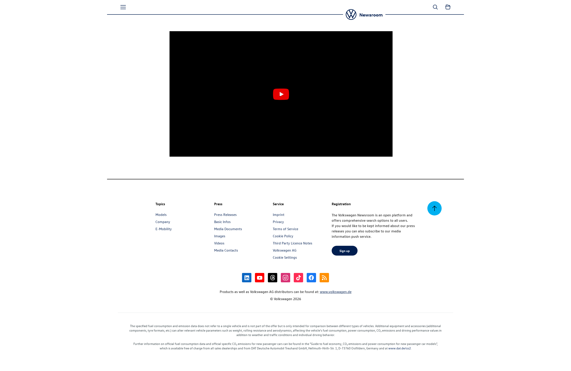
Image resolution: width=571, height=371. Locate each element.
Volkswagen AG (284, 250)
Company (162, 221)
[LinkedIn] (246, 277)
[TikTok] (298, 277)
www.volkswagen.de (336, 291)
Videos (219, 243)
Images (219, 236)
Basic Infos (222, 221)
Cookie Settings (285, 257)
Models (161, 214)
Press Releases (225, 214)
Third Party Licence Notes (292, 243)
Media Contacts (226, 250)
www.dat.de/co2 (399, 348)
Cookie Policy (283, 236)
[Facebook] (311, 277)
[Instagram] (285, 277)
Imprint (278, 214)
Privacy (278, 221)
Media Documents (228, 229)
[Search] (435, 7)
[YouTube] (259, 277)
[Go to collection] (448, 7)
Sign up (344, 251)
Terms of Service (285, 229)
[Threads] (272, 277)
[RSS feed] (324, 277)
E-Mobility (163, 229)
